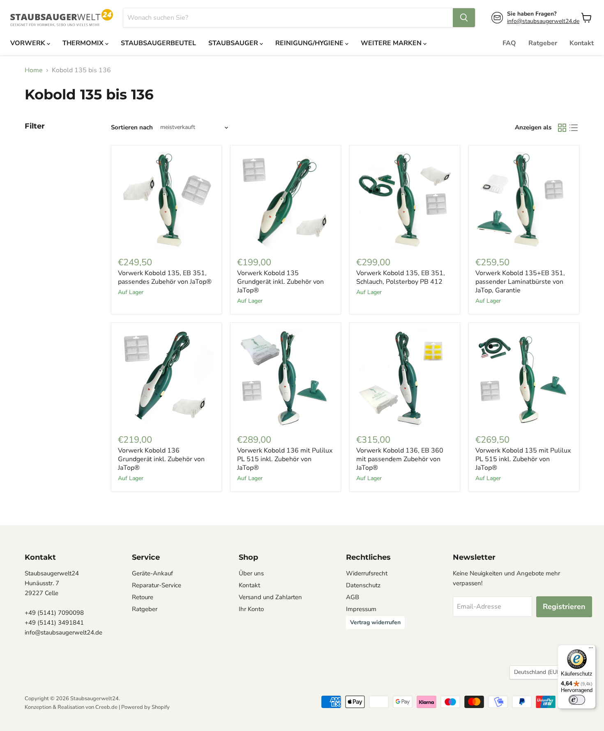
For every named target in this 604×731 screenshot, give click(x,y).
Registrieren (564, 606)
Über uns (251, 573)
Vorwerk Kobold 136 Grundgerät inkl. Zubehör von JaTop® (161, 459)
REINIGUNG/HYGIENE (310, 43)
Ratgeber (542, 43)
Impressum (361, 609)
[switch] (577, 700)
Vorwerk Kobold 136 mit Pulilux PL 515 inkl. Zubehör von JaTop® (284, 459)
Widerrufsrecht (366, 573)
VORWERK (28, 43)
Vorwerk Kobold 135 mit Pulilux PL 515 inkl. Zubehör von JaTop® (523, 459)
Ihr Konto (251, 609)
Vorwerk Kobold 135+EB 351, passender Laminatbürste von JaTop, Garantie (520, 282)
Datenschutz (363, 585)
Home (34, 70)
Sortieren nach (132, 127)
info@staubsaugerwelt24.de (543, 21)
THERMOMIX (83, 43)
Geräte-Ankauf (152, 573)
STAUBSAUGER (234, 43)
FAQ (509, 43)
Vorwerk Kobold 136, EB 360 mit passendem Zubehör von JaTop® (399, 459)
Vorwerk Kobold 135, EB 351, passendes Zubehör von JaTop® (165, 277)
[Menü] (591, 650)
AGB (352, 597)
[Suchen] (464, 17)
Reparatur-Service (156, 585)
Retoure (142, 597)
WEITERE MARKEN (392, 43)
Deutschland (540, 672)
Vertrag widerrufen (375, 622)
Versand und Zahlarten (270, 597)
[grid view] (562, 127)
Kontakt (581, 43)
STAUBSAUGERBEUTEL (158, 43)
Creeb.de (106, 707)
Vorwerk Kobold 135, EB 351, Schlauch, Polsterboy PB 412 (400, 277)
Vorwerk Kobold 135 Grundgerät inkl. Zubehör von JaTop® (280, 282)
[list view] (573, 127)
